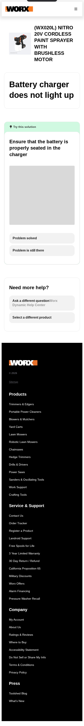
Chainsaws (16, 449)
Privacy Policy (18, 672)
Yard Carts (16, 426)
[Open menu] (76, 9)
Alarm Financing (19, 591)
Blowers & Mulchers (21, 419)
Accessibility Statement (24, 649)
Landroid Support (20, 538)
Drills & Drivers (18, 464)
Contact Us (16, 515)
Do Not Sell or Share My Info (27, 657)
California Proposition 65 (25, 568)
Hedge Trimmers (20, 457)
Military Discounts (20, 576)
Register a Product (21, 530)
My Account (16, 619)
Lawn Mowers (18, 434)
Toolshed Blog (18, 693)
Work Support (18, 487)
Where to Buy (18, 642)
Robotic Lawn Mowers (23, 442)
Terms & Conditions (21, 664)
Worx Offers (16, 583)
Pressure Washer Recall (24, 598)
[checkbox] (42, 238)
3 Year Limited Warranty (24, 553)
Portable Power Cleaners (25, 411)
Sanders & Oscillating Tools (26, 479)
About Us (15, 627)
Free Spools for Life (21, 545)
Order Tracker (18, 523)
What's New (16, 701)
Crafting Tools (18, 494)
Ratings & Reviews (21, 634)
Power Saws (17, 472)
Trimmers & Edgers (21, 404)
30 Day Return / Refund (24, 561)
